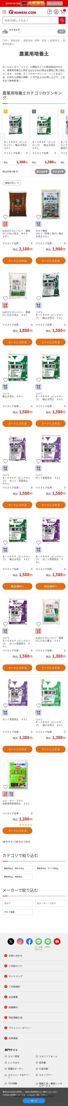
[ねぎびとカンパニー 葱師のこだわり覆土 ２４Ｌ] (51, 611)
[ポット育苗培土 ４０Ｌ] (51, 448)
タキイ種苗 (9, 911)
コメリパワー (46, 1075)
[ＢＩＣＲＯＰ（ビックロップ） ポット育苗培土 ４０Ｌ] (51, 530)
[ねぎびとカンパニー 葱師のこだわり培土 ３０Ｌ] (17, 286)
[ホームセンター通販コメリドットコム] (22, 13)
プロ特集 (12, 1083)
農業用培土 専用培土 (13, 876)
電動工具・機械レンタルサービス (50, 1084)
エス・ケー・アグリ (46, 903)
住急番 (42, 1062)
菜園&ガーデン (15, 1068)
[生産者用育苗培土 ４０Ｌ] (17, 774)
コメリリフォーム (48, 1056)
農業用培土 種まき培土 (14, 868)
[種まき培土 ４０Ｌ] (17, 367)
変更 (61, 31)
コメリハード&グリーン (19, 1076)
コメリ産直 (13, 1056)
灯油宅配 (43, 1068)
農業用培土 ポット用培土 (48, 868)
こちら (30, 1095)
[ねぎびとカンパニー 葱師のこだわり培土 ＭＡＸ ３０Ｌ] (17, 204)
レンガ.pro (13, 1062)
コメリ (7, 903)
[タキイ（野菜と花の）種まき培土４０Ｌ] (51, 204)
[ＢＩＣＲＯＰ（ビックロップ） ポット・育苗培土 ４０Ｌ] (17, 448)
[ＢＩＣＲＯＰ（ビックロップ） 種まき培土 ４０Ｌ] (51, 286)
